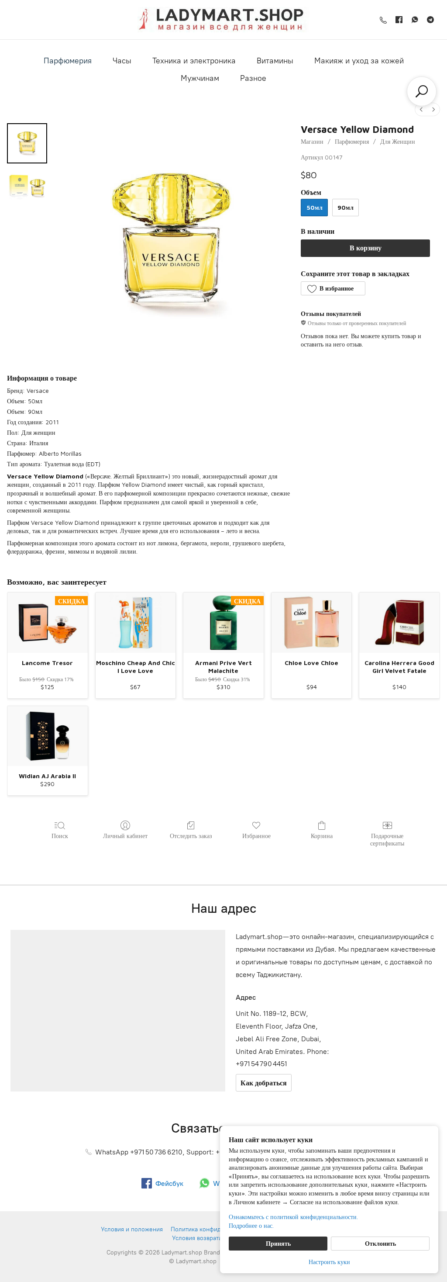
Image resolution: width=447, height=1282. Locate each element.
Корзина (322, 835)
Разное (253, 78)
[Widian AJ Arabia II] (47, 736)
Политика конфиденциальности (216, 1229)
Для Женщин (397, 141)
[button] (333, 288)
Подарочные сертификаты (387, 839)
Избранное (256, 835)
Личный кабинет (125, 835)
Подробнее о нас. (251, 1225)
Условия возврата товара (207, 1238)
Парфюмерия (68, 61)
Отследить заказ (191, 835)
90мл (345, 207)
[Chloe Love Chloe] (312, 622)
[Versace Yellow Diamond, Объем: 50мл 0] (27, 143)
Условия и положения (132, 1229)
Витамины (275, 61)
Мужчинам (200, 78)
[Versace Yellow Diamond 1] (27, 187)
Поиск (60, 835)
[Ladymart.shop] (223, 19)
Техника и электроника (194, 61)
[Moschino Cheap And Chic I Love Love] (136, 622)
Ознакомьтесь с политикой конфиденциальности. (293, 1216)
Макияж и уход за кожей (359, 61)
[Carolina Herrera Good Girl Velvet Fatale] (399, 622)
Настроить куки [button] (329, 1261)
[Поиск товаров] (422, 91)
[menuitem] (421, 109)
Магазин (312, 141)
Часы (122, 61)
